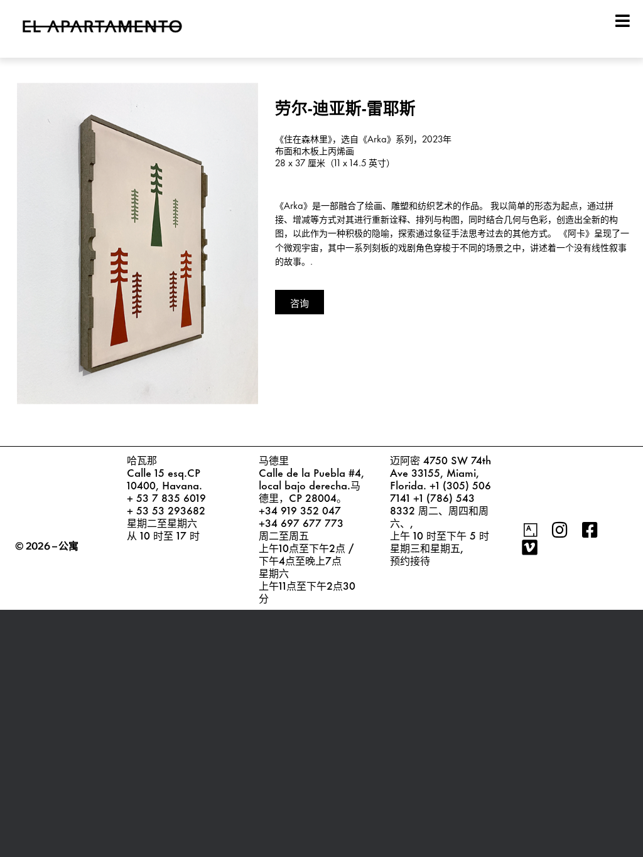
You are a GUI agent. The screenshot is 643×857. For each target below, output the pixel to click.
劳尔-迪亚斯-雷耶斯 (345, 106)
